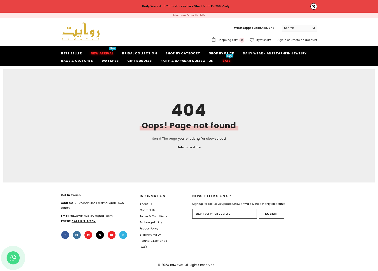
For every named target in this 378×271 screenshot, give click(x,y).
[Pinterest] (88, 235)
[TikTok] (100, 235)
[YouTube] (111, 235)
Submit (271, 214)
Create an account (303, 40)
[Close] (313, 6)
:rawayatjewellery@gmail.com (91, 216)
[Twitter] (123, 235)
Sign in (282, 40)
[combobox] (296, 28)
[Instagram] (77, 235)
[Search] (299, 28)
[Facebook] (65, 235)
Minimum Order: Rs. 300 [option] (189, 15)
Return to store (189, 147)
